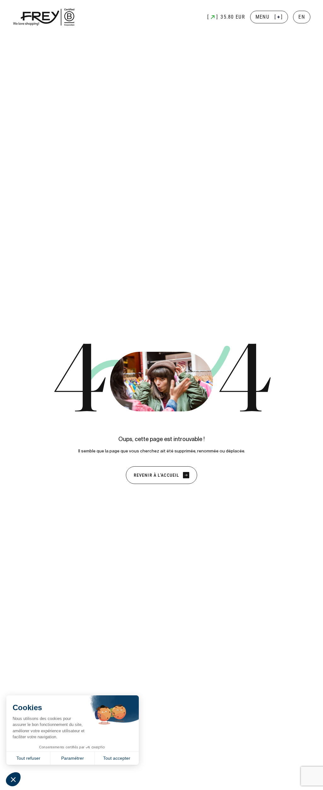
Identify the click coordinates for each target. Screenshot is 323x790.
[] (269, 17)
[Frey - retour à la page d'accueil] (44, 17)
